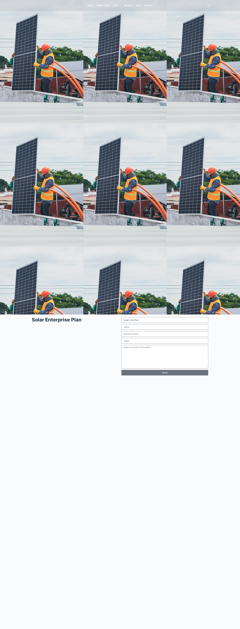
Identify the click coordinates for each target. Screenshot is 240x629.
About (90, 5)
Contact (148, 5)
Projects (128, 5)
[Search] (209, 6)
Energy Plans (103, 5)
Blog (138, 5)
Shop (115, 5)
